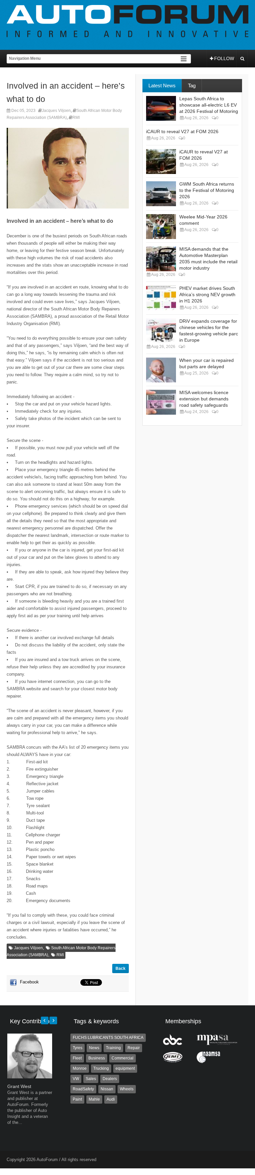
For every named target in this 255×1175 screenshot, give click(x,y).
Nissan (107, 1089)
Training (113, 1048)
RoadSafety (83, 1089)
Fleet (77, 1058)
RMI (76, 117)
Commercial (122, 1058)
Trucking (101, 1068)
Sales (91, 1078)
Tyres (77, 1048)
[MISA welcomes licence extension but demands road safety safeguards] (161, 402)
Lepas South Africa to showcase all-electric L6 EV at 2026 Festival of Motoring (208, 105)
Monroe (80, 1068)
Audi (111, 1099)
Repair (134, 1048)
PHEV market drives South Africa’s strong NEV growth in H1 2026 (207, 294)
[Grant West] (29, 1076)
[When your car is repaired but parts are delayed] (161, 370)
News (94, 1048)
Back (121, 968)
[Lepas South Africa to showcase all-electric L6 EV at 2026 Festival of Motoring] (161, 108)
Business (96, 1058)
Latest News (162, 85)
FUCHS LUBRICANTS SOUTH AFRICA (108, 1037)
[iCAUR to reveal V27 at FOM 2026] (161, 161)
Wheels (126, 1089)
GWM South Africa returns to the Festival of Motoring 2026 (206, 190)
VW (76, 1078)
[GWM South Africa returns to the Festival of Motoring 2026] (161, 193)
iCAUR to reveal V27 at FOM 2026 (182, 131)
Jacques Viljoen (56, 110)
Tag (192, 85)
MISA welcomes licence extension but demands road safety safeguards (203, 399)
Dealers (110, 1078)
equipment (125, 1068)
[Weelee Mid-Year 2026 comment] (161, 226)
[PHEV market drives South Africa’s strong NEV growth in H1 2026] (161, 298)
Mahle (94, 1099)
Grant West (19, 1086)
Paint (77, 1099)
